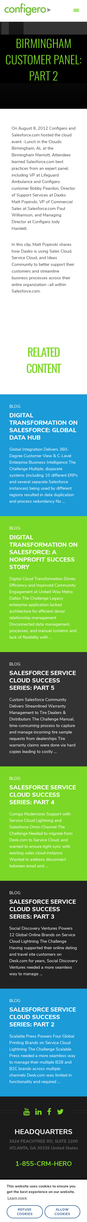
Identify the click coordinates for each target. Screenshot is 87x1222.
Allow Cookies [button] (62, 1211)
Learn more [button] (17, 1198)
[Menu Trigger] (76, 9)
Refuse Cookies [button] (25, 1211)
